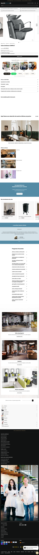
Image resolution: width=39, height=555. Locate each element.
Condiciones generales (4, 528)
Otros (26, 551)
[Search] (37, 5)
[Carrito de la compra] (35, 3)
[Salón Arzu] (8, 153)
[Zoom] (33, 40)
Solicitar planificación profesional (5, 444)
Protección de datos (3, 531)
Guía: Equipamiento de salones (5, 442)
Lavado (14, 551)
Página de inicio (3, 43)
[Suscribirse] (32, 400)
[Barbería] (19, 350)
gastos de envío (4, 50)
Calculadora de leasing (4, 453)
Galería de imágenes (3, 437)
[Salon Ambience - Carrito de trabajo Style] (26, 210)
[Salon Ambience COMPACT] (7, 106)
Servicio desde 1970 (7, 552)
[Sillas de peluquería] (19, 322)
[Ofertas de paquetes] (19, 378)
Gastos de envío (3, 530)
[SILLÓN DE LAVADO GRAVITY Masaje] (9, 210)
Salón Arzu (18, 149)
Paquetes (29, 551)
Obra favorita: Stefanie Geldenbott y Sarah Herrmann (19, 143)
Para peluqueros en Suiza (4, 460)
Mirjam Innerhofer (19, 160)
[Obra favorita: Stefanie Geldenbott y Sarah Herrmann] (20, 130)
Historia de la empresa (4, 463)
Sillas (11, 551)
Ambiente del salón (12, 43)
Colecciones (7, 43)
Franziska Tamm (18, 170)
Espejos (9, 551)
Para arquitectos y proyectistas (5, 461)
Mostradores (18, 551)
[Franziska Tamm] (8, 174)
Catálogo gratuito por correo (5, 452)
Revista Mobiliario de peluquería (5, 447)
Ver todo (36, 116)
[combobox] (19, 5)
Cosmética (2, 552)
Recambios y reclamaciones (4, 455)
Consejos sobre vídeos (4, 438)
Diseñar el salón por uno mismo (5, 441)
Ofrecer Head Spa (3, 445)
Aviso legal (2, 535)
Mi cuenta (2, 537)
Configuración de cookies (4, 534)
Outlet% (32, 551)
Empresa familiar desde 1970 (5, 459)
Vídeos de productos (3, 440)
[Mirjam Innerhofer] (8, 164)
